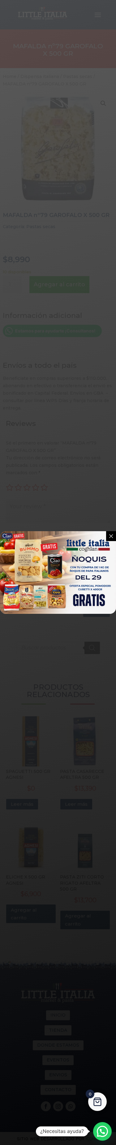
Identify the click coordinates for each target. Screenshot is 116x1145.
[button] (102, 1131)
